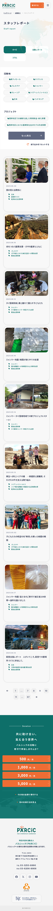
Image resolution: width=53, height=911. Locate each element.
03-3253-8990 (28, 865)
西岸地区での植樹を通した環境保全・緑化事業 (27, 118)
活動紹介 (18, 13)
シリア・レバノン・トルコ (39, 92)
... (21, 691)
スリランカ (39, 79)
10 (46, 691)
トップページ (7, 13)
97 (28, 697)
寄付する (35, 5)
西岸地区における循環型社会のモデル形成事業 (27, 125)
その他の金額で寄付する (28, 794)
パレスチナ (15, 86)
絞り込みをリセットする (40, 144)
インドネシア (39, 99)
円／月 (26, 758)
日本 (15, 99)
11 (16, 697)
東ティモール (16, 79)
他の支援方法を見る (27, 802)
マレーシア (15, 92)
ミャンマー (39, 86)
